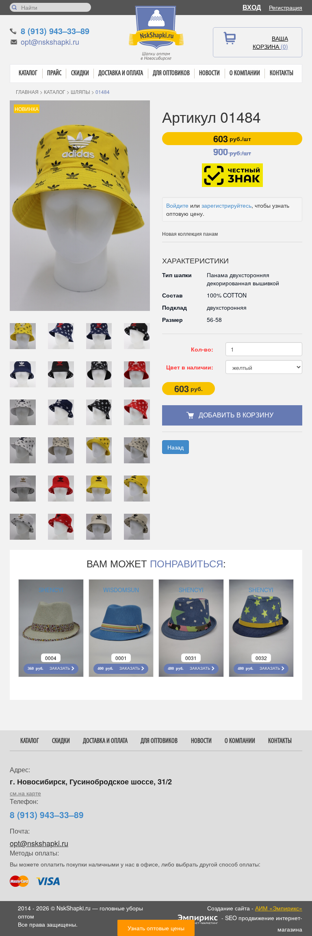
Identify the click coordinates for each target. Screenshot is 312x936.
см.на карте (25, 793)
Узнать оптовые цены (156, 928)
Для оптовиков (171, 73)
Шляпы (80, 91)
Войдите (177, 205)
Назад (175, 447)
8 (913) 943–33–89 (55, 31)
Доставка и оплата (120, 73)
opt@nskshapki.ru (50, 41)
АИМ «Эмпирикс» (278, 908)
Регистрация (285, 7)
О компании (245, 73)
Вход (252, 7)
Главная (27, 91)
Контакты (281, 73)
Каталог (28, 73)
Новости (209, 73)
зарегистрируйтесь (226, 205)
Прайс (54, 73)
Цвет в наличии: (189, 367)
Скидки (80, 73)
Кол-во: (202, 349)
